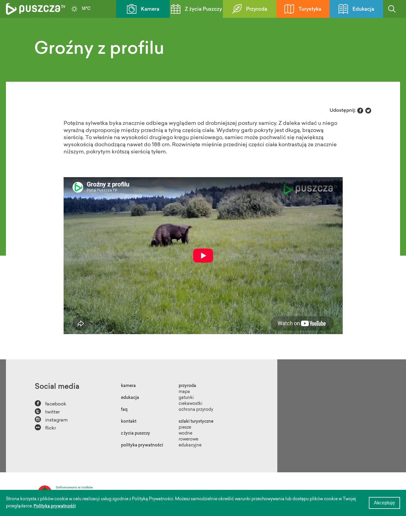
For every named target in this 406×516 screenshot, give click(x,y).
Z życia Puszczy (203, 9)
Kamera (150, 9)
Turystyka (309, 9)
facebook (50, 403)
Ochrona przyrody (196, 410)
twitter (47, 411)
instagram (51, 419)
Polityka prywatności (142, 445)
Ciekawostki (190, 404)
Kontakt (128, 422)
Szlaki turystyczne (196, 422)
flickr (45, 427)
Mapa (184, 392)
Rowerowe (188, 440)
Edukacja (363, 9)
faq (124, 410)
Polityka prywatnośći (55, 506)
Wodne (185, 434)
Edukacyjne (190, 445)
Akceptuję (384, 502)
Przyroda (256, 9)
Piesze (185, 428)
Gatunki (186, 398)
